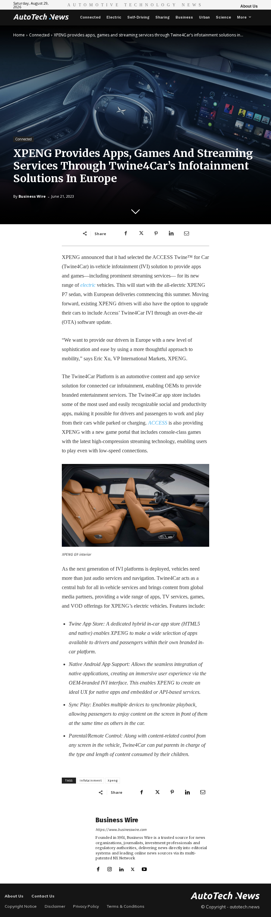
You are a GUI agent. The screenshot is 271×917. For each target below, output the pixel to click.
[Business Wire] (77, 844)
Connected (39, 35)
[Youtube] (144, 867)
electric (88, 285)
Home (19, 35)
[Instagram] (109, 867)
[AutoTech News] (41, 17)
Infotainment (91, 780)
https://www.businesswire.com (121, 830)
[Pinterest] (156, 233)
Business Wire (32, 196)
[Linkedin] (171, 233)
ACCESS (157, 423)
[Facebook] (125, 233)
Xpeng (113, 780)
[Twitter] (140, 233)
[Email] (186, 233)
